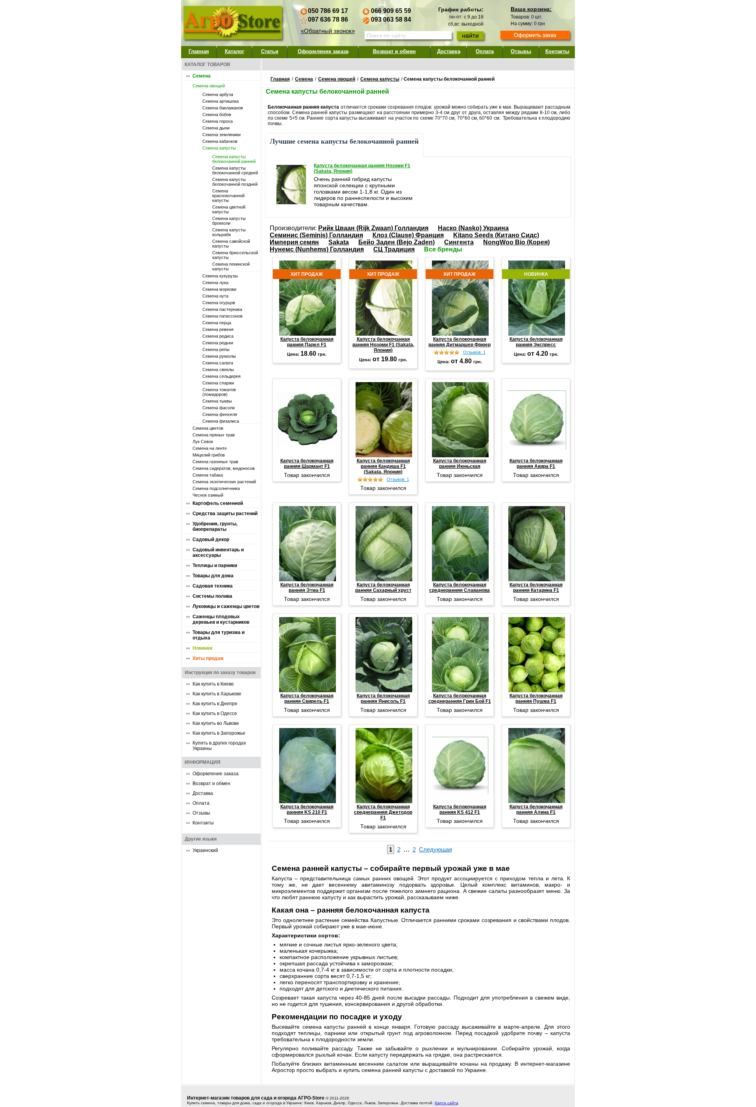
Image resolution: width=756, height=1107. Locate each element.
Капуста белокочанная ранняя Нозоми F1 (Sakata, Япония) (362, 168)
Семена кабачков (219, 141)
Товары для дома (213, 575)
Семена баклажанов (222, 107)
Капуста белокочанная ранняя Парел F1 (307, 341)
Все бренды (443, 249)
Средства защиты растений (225, 513)
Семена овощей (209, 85)
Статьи (269, 51)
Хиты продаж (208, 658)
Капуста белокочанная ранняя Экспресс (536, 341)
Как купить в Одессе (215, 713)
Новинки (202, 648)
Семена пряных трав (214, 434)
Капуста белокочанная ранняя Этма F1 (307, 587)
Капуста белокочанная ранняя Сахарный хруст (383, 587)
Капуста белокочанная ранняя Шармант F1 (307, 463)
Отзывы (521, 51)
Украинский (205, 850)
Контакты (557, 51)
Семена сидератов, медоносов (224, 468)
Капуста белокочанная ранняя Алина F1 (536, 809)
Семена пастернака (222, 309)
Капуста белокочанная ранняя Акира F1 (536, 463)
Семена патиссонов (222, 316)
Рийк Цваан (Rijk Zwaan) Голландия (373, 228)
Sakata (338, 242)
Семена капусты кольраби (229, 232)
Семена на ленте (210, 448)
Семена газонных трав (215, 461)
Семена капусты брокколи (229, 220)
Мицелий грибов (209, 455)
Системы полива (212, 596)
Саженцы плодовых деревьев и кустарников (221, 619)
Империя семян (294, 242)
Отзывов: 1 (474, 352)
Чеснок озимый (208, 495)
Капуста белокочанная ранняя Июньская (459, 463)
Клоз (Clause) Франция (408, 235)
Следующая (435, 849)
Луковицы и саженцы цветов (226, 606)
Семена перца (216, 322)
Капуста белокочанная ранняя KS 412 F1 (459, 809)
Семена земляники (221, 134)
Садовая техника (213, 586)
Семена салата (217, 362)
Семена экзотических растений (224, 481)
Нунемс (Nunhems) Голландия (317, 249)
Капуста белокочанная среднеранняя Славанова (459, 587)
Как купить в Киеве (213, 684)
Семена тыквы (217, 401)
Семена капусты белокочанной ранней (234, 159)
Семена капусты (219, 148)
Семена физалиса (220, 421)
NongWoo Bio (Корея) (516, 242)
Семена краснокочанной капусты (228, 196)
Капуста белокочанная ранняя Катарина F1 (536, 587)
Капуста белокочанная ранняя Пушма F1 (536, 698)
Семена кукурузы (220, 276)
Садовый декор (211, 539)
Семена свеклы (218, 369)
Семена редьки (217, 342)
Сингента (459, 242)
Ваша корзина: (531, 9)
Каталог (234, 51)
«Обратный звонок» (328, 31)
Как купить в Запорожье (219, 733)
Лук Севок (203, 441)
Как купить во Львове (216, 723)
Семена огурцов (218, 302)
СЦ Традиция (394, 249)
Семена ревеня (217, 329)
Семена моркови (219, 289)
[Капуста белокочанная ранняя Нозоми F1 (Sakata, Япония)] (291, 184)
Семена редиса (217, 336)
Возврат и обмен (394, 51)
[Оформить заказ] (535, 36)
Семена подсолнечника (216, 488)
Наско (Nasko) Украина (473, 228)
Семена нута (215, 296)
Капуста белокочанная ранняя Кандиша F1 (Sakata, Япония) (383, 466)
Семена (202, 76)
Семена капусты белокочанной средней (235, 170)
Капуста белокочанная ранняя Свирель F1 (307, 698)
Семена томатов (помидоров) (219, 392)
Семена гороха (217, 121)
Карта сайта (446, 1103)
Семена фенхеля (219, 414)
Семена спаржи (218, 383)
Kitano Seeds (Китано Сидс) (496, 235)
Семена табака (208, 475)
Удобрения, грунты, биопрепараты (215, 526)
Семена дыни (216, 128)
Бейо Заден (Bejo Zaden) (396, 242)
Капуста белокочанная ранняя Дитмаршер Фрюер (459, 341)
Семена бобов (216, 114)
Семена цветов (208, 428)
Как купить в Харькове (217, 694)
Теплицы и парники (215, 565)
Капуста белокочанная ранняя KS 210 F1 (307, 809)
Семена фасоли (218, 407)
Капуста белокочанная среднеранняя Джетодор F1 (383, 812)
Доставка (448, 51)
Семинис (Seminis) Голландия (316, 235)
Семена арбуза (217, 94)
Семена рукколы (219, 356)
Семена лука (215, 282)
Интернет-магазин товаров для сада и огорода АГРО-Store (255, 1098)
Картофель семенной (218, 503)
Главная (199, 51)
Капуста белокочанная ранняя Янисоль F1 (383, 698)
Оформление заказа (323, 51)
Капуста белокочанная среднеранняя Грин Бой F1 (459, 698)
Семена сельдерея (221, 376)
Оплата (485, 51)
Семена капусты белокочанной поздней (235, 182)
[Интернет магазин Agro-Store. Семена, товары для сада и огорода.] (232, 21)
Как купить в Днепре (215, 703)
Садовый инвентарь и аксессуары (218, 552)
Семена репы (216, 349)
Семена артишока (220, 101)
